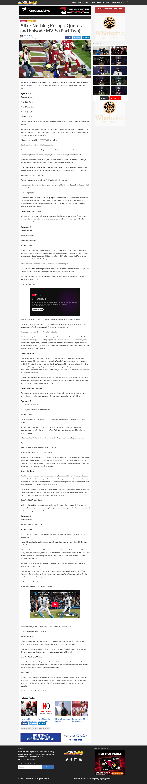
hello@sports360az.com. (27, 759)
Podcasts (106, 2)
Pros (86, 2)
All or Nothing (25, 728)
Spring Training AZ (118, 2)
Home (74, 2)
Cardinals (23, 21)
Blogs (99, 2)
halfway (29, 82)
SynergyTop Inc (105, 778)
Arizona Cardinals (44, 728)
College (92, 2)
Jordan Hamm (28, 36)
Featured (29, 21)
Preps (80, 2)
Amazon (34, 728)
